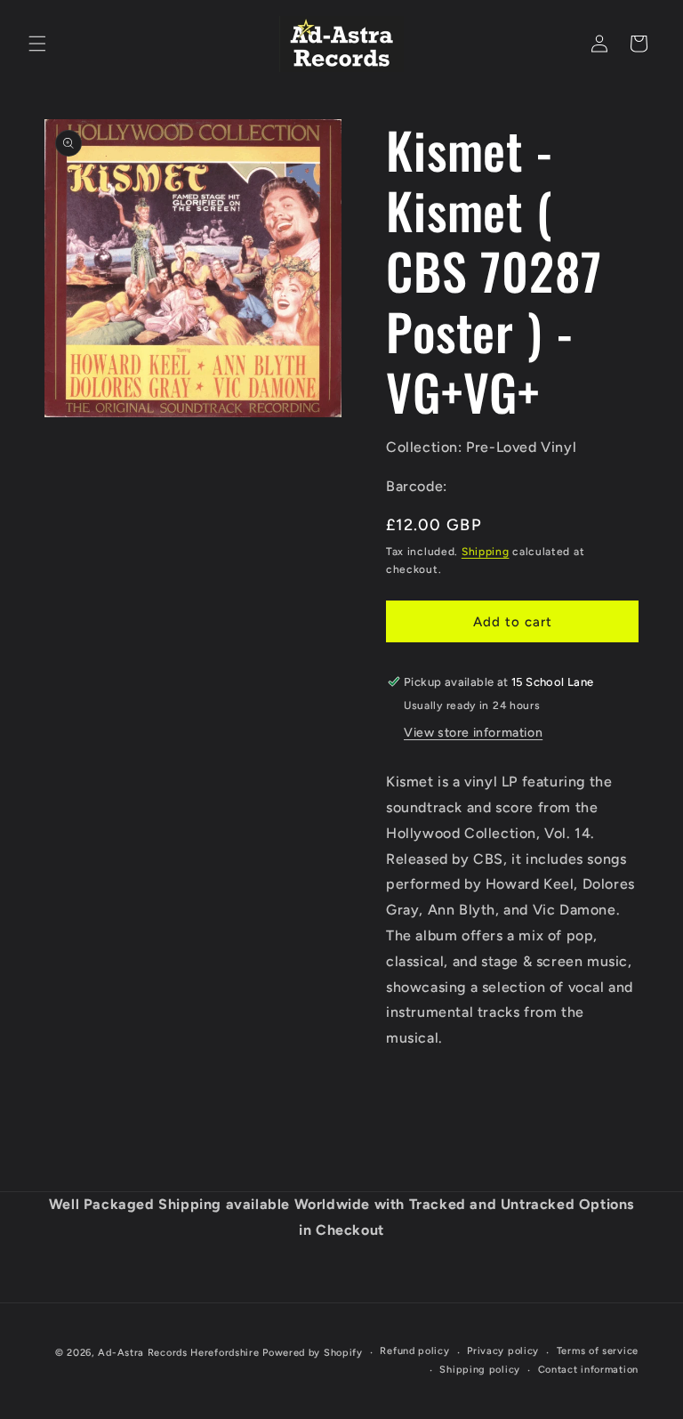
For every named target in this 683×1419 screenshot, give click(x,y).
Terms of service (598, 1351)
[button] (37, 43)
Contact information (588, 1369)
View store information (473, 732)
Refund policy (414, 1351)
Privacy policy (503, 1351)
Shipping (486, 551)
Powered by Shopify (312, 1353)
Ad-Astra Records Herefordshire (178, 1353)
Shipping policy (479, 1369)
